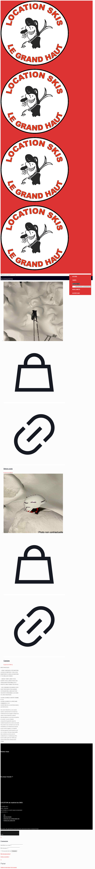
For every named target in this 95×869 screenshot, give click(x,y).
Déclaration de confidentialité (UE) (11, 818)
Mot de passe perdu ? (6, 854)
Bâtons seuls (8, 469)
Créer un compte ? (5, 856)
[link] (15, 275)
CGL (4, 815)
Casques (7, 661)
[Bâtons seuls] (34, 312)
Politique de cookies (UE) (9, 820)
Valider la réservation (5, 867)
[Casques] (34, 504)
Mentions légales (8, 816)
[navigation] (47, 863)
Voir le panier (14, 867)
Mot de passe (4, 848)
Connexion (14, 851)
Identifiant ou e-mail (6, 845)
